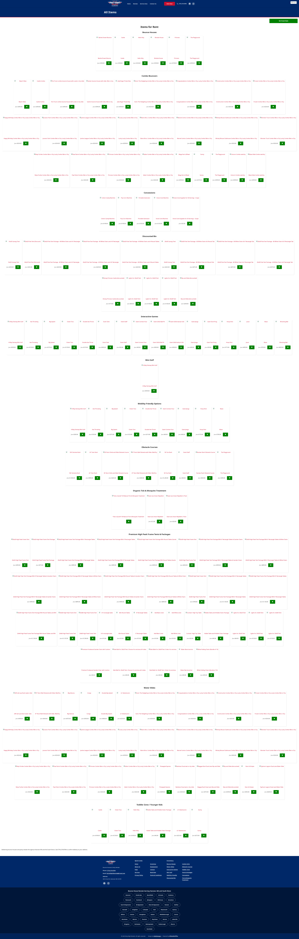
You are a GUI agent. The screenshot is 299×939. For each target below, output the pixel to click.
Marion (135, 919)
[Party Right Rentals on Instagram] (193, 3)
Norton (165, 919)
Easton (153, 914)
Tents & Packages (187, 872)
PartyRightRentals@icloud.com (116, 873)
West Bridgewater (154, 905)
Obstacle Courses (187, 867)
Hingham (135, 909)
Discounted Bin (171, 878)
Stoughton (142, 914)
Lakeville (174, 919)
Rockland (139, 900)
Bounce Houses (171, 864)
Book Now (169, 4)
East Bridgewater (126, 905)
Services (137, 872)
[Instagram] (108, 883)
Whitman (160, 900)
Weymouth (164, 909)
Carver (176, 914)
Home (129, 4)
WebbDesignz (157, 936)
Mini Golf (169, 872)
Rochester (137, 924)
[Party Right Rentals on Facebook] (189, 3)
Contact (152, 869)
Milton (123, 914)
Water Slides (170, 867)
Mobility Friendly (172, 875)
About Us (137, 867)
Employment (154, 867)
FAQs (136, 869)
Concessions (185, 875)
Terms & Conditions (156, 875)
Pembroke (139, 895)
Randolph (149, 929)
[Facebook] (104, 883)
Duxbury (170, 895)
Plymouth (128, 900)
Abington (149, 900)
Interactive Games (172, 869)
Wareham (124, 919)
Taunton (144, 919)
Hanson (167, 905)
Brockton (171, 900)
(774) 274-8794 (111, 870)
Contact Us (153, 4)
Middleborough (164, 914)
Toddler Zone (186, 869)
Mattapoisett (149, 924)
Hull (154, 909)
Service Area (143, 4)
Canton (132, 914)
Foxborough (162, 924)
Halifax (176, 905)
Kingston (126, 924)
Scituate (160, 895)
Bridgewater (140, 905)
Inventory (153, 864)
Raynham (155, 919)
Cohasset (145, 909)
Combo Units (186, 864)
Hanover (128, 895)
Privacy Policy (139, 875)
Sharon (173, 924)
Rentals (135, 4)
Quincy (174, 909)
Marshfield (150, 895)
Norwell (124, 909)
